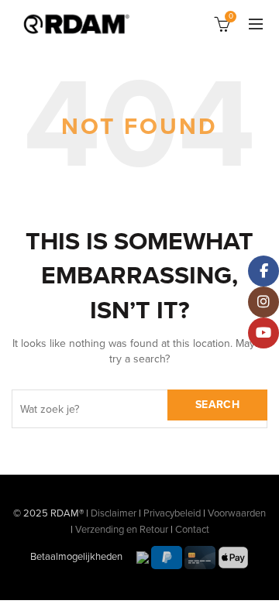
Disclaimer (113, 513)
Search (217, 404)
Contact (192, 529)
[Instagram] (263, 302)
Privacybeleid (172, 513)
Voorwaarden (237, 513)
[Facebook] (263, 271)
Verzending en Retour (121, 529)
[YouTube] (263, 332)
